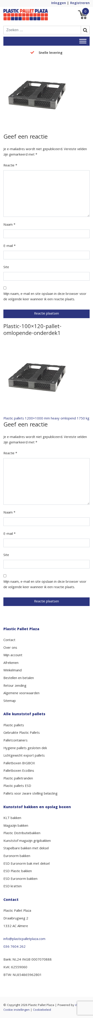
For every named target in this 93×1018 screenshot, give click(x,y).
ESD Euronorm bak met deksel (26, 864)
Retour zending (14, 686)
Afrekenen (11, 663)
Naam (9, 225)
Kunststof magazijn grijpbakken (27, 841)
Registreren (80, 3)
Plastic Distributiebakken (21, 833)
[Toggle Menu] (82, 41)
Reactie (10, 165)
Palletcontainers (15, 741)
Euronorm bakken (16, 856)
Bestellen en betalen (18, 678)
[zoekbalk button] (85, 30)
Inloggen (58, 3)
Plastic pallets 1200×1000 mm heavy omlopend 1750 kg (46, 419)
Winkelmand (12, 671)
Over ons (10, 648)
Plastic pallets (13, 726)
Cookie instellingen (16, 1010)
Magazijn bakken (15, 826)
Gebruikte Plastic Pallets (21, 733)
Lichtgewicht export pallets (24, 756)
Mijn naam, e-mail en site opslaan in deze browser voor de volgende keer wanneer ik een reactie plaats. (44, 296)
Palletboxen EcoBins (18, 771)
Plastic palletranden (18, 779)
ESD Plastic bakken (17, 871)
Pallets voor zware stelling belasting (30, 794)
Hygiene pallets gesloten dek (25, 748)
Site (6, 267)
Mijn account (12, 655)
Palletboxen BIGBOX (19, 764)
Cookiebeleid (42, 1010)
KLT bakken (12, 818)
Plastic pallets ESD (17, 786)
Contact (9, 640)
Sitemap (9, 701)
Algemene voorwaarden (21, 693)
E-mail (9, 246)
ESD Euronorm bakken (20, 879)
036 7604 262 (14, 947)
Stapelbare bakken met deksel (26, 849)
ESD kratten (12, 887)
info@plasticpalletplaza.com (24, 939)
